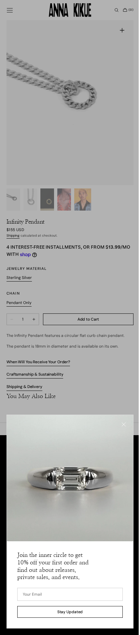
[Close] (119, 429)
